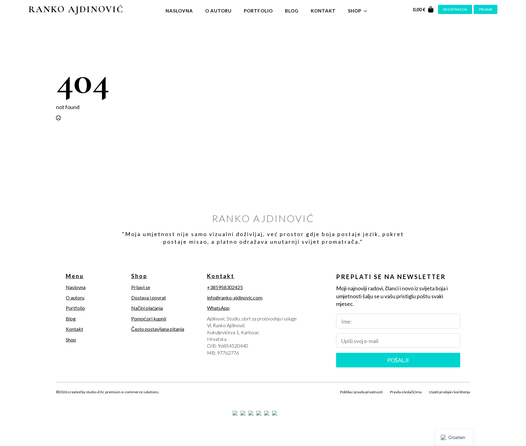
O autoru (218, 10)
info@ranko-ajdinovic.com (234, 297)
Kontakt (323, 10)
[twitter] (70, 399)
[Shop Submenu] (367, 9)
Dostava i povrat (148, 297)
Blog (292, 10)
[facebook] (60, 399)
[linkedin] (91, 399)
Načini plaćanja (147, 308)
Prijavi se (140, 287)
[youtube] (101, 399)
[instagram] (81, 399)
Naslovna (179, 10)
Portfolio (258, 10)
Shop (354, 10)
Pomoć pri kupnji (148, 318)
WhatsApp (218, 308)
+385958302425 (225, 287)
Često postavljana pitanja (157, 329)
